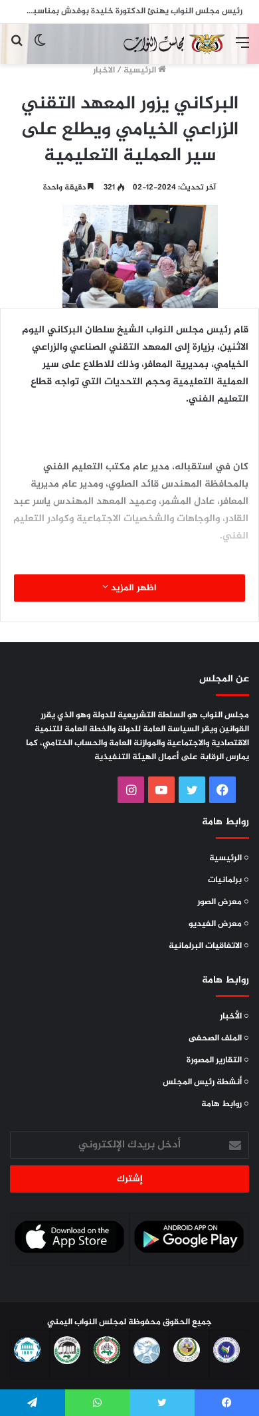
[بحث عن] (16, 49)
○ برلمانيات (228, 880)
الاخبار (104, 70)
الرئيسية (141, 70)
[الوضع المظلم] (39, 49)
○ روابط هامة (225, 1104)
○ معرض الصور (223, 902)
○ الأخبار (234, 1016)
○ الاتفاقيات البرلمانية (209, 946)
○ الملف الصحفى (219, 1038)
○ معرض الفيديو (219, 924)
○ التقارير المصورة (218, 1060)
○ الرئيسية (229, 858)
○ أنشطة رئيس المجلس (206, 1082)
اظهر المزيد (132, 588)
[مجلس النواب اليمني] (173, 44)
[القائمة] (242, 49)
